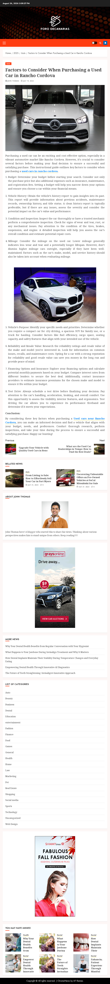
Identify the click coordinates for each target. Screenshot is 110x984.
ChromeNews (63, 980)
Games (8, 746)
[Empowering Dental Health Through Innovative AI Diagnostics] (13, 963)
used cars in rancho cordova (40, 171)
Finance (9, 734)
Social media (11, 800)
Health (8, 758)
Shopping (10, 794)
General (9, 752)
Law (7, 770)
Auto (8, 63)
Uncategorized (13, 818)
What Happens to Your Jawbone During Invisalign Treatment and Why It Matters (47, 652)
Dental (8, 710)
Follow (105, 43)
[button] (4, 43)
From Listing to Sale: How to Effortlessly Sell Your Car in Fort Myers (38, 478)
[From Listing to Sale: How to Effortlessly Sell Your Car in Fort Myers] (14, 478)
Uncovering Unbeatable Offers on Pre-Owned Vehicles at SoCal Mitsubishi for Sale (90, 479)
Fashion (9, 728)
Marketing (10, 776)
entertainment (12, 722)
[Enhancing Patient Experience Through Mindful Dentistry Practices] (81, 963)
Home (8, 764)
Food (7, 740)
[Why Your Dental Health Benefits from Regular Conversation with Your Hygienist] (13, 942)
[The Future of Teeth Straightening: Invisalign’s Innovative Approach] (47, 963)
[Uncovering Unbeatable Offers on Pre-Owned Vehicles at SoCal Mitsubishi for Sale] (65, 478)
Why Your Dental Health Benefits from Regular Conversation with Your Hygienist (47, 646)
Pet (7, 782)
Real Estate (11, 788)
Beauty (9, 698)
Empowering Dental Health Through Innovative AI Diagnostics (37, 667)
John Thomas (13, 81)
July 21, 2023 (33, 485)
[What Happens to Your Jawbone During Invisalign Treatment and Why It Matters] (47, 942)
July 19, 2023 (28, 81)
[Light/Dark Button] (94, 43)
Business (9, 704)
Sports (8, 806)
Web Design (11, 824)
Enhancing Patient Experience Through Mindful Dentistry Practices (97, 968)
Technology (11, 812)
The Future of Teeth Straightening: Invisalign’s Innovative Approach (40, 673)
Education (10, 716)
